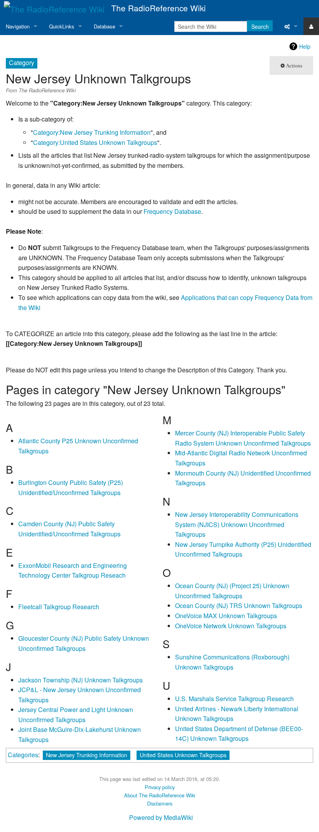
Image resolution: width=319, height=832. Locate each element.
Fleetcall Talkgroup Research (58, 606)
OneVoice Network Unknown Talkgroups (230, 625)
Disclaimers (159, 803)
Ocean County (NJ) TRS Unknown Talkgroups (238, 605)
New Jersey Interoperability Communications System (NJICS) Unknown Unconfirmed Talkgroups (236, 524)
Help (304, 46)
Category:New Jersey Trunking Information (92, 132)
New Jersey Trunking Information (86, 755)
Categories (23, 754)
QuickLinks (61, 26)
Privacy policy (160, 787)
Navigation (18, 26)
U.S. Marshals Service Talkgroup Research (234, 698)
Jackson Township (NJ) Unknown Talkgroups (80, 679)
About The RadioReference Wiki (159, 795)
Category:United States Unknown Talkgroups (95, 142)
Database (104, 26)
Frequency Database (172, 211)
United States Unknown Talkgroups (183, 755)
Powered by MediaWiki (161, 817)
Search (260, 26)
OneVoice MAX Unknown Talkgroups (226, 615)
